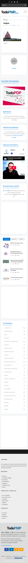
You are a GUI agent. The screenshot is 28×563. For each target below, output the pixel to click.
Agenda (4, 514)
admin (13, 25)
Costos (6, 355)
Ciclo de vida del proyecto (16, 277)
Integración (7, 365)
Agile (5, 334)
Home (2, 556)
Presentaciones (6, 485)
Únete (4, 190)
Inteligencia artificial (10, 368)
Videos (3, 487)
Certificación (8, 348)
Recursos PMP (8, 399)
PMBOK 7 (6, 382)
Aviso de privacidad (6, 545)
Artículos (4, 476)
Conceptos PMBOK (6, 478)
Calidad (6, 344)
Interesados (7, 372)
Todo (8, 12)
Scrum (6, 405)
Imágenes (4, 483)
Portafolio (4, 499)
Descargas (4, 479)
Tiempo (6, 409)
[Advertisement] (14, 218)
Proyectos (16, 556)
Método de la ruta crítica (16, 243)
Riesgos (6, 402)
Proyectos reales (9, 392)
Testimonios (5, 501)
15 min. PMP (7, 327)
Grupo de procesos (10, 361)
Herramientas (5, 481)
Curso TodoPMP (8, 358)
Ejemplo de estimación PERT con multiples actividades (17, 261)
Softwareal (5, 504)
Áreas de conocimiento (11, 341)
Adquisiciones (8, 331)
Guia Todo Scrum (6, 497)
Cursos (4, 518)
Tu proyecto (9, 558)
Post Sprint (7, 388)
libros (6, 375)
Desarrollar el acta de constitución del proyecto (16, 252)
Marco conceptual (10, 378)
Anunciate (4, 516)
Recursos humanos (10, 395)
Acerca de (8, 556)
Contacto (4, 513)
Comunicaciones (9, 351)
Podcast (6, 385)
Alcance (6, 338)
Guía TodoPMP (5, 495)
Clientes (4, 502)
